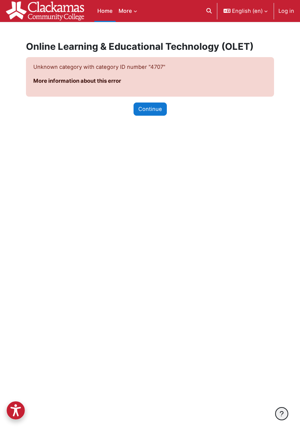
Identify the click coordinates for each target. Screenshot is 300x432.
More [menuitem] (125, 11)
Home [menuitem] (105, 11)
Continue (150, 109)
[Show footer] (281, 413)
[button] (209, 11)
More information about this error (77, 81)
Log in (286, 11)
